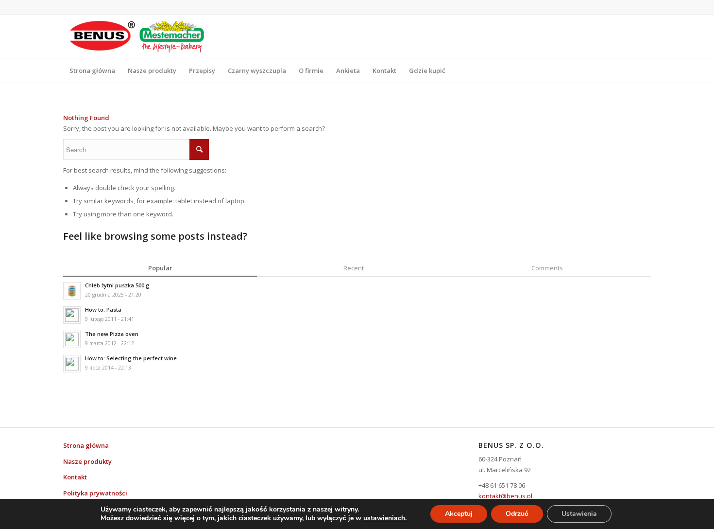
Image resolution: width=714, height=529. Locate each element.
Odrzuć (517, 513)
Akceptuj (459, 513)
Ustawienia (579, 513)
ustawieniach (384, 518)
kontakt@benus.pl (505, 496)
